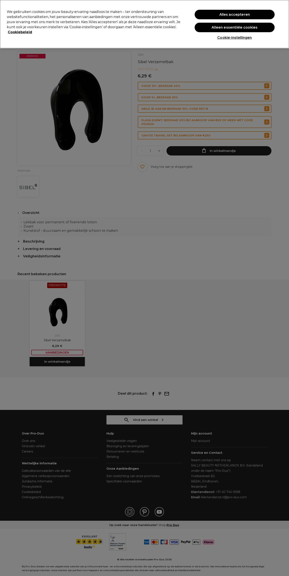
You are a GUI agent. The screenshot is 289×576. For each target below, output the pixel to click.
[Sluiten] (282, 23)
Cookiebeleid (20, 32)
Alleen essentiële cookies (234, 27)
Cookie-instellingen (234, 38)
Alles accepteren (234, 14)
